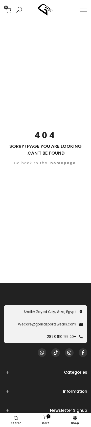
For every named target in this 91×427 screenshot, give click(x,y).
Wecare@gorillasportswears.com (47, 324)
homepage (63, 163)
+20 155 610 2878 (61, 336)
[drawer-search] (19, 10)
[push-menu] (83, 10)
